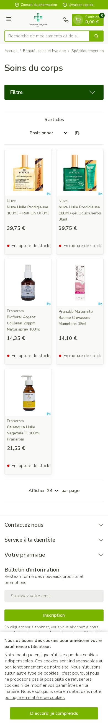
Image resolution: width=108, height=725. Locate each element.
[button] (54, 92)
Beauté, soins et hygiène (44, 50)
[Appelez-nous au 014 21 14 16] (66, 20)
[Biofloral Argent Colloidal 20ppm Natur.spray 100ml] (28, 282)
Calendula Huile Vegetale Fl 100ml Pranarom (23, 433)
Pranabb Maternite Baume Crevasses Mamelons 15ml (76, 317)
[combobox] (47, 36)
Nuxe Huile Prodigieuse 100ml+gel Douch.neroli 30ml (80, 213)
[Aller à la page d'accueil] (38, 20)
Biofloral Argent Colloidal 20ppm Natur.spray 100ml (23, 323)
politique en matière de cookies (34, 698)
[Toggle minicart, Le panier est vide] (78, 20)
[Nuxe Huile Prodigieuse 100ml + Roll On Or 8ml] (28, 172)
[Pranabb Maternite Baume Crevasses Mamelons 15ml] (79, 282)
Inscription (54, 615)
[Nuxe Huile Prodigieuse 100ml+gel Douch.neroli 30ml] (79, 172)
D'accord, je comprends (54, 713)
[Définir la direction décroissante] (77, 133)
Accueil (10, 50)
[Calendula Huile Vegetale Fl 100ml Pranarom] (28, 392)
